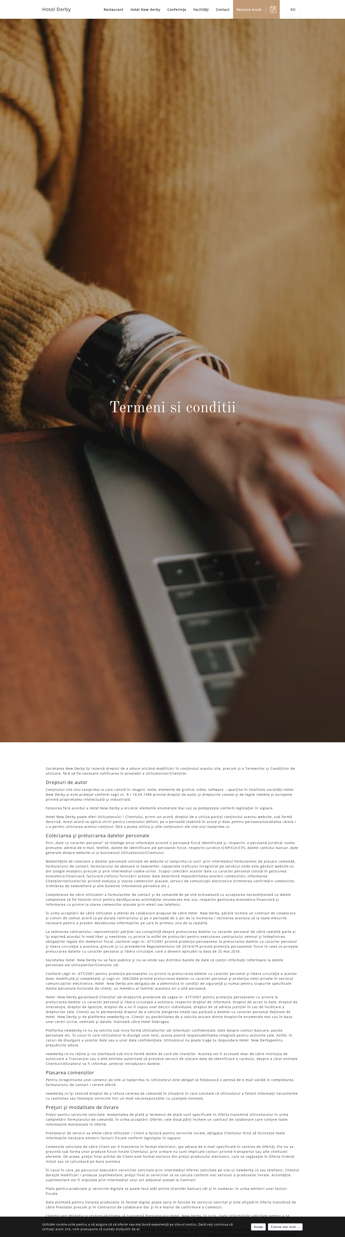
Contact (223, 9)
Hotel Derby (56, 9)
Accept (258, 1227)
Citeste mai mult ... (285, 1227)
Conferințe (176, 9)
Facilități (201, 9)
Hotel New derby (145, 9)
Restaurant (113, 9)
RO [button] (293, 9)
